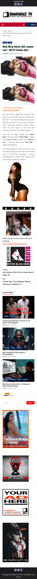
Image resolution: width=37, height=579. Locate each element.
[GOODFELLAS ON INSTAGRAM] (15, 4)
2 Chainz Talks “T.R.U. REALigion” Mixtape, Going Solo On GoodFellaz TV (17, 281)
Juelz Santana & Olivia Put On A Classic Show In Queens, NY (18, 272)
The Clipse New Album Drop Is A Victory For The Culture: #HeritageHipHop (16, 322)
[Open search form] (23, 24)
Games (7, 379)
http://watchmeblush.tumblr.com (15, 244)
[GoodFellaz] (16, 543)
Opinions (12, 316)
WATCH (33, 24)
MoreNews (27, 575)
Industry (7, 348)
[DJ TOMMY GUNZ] (18, 4)
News (4, 42)
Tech (10, 42)
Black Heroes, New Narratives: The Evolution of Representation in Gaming (16, 385)
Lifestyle (13, 379)
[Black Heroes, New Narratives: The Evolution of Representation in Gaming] (18, 370)
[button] (3, 24)
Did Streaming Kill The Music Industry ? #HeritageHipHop (14, 353)
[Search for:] (15, 402)
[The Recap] (16, 469)
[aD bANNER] (16, 503)
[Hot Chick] (16, 430)
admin (6, 54)
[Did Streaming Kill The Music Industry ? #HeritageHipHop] (18, 339)
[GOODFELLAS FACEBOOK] (21, 4)
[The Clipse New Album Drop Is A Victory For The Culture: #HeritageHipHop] (18, 307)
